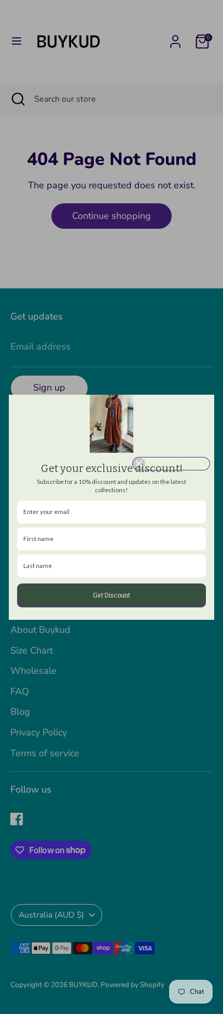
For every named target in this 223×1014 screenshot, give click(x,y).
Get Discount (111, 595)
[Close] (171, 463)
